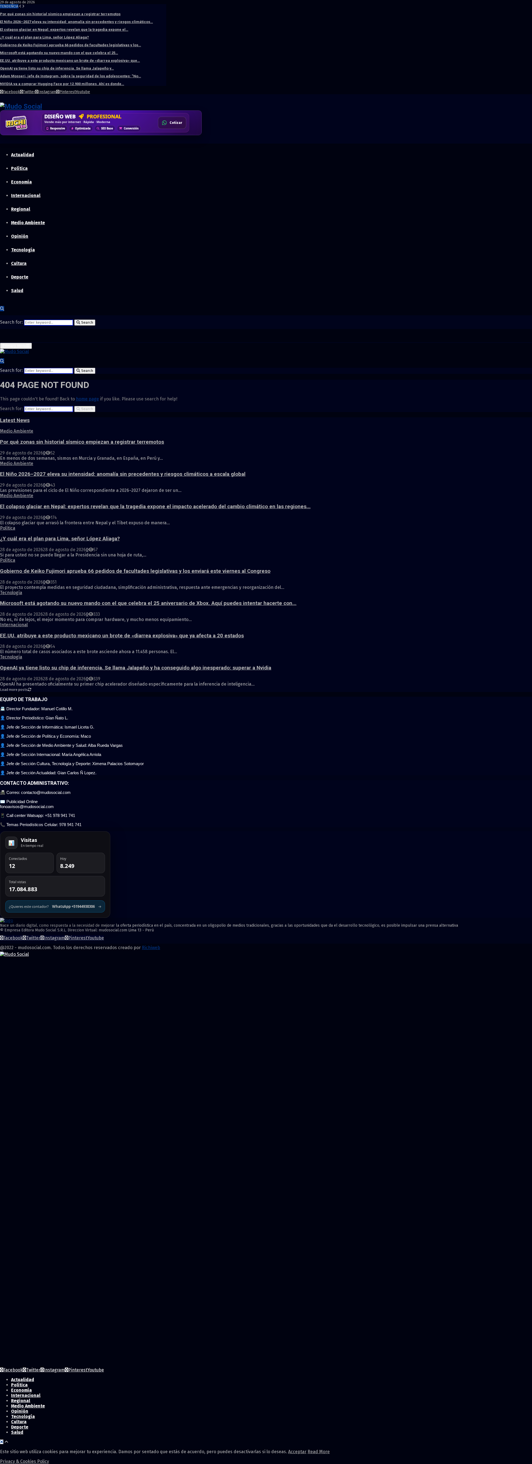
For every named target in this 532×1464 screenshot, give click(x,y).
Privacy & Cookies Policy (24, 1461)
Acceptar (297, 1451)
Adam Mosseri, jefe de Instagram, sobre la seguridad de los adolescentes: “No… (70, 76)
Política (19, 168)
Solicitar (175, 124)
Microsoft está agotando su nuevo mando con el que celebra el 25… (59, 53)
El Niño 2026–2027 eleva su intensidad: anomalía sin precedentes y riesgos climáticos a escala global (122, 474)
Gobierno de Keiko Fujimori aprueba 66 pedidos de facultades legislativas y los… (70, 45)
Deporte (19, 277)
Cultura (19, 263)
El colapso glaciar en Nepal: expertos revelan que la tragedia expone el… (64, 29)
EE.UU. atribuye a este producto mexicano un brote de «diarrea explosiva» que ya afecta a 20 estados (122, 636)
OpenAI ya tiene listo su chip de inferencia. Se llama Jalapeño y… (57, 68)
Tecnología (23, 249)
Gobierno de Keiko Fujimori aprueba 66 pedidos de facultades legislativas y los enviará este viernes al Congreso (135, 571)
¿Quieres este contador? (55, 906)
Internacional (25, 195)
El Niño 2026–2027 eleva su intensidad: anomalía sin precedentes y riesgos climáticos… (76, 22)
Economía (21, 182)
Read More (319, 1451)
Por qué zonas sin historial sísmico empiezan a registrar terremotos (60, 14)
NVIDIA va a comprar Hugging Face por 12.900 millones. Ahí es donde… (62, 84)
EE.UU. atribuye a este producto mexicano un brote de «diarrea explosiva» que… (70, 60)
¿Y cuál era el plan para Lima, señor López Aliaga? (44, 37)
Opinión (19, 236)
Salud (17, 290)
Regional (20, 209)
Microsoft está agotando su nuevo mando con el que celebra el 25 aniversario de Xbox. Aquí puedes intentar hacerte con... (148, 603)
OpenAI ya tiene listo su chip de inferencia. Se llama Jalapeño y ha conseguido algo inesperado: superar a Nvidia (135, 668)
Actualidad (22, 154)
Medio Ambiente (28, 222)
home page (87, 399)
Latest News (15, 420)
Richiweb (151, 947)
